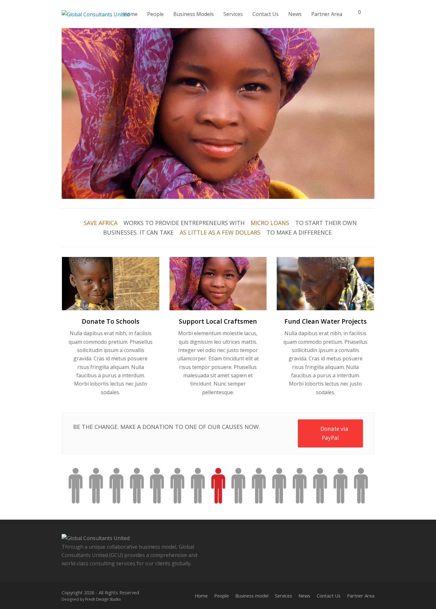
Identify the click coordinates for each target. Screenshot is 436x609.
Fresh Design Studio (103, 599)
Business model (251, 595)
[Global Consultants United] (96, 13)
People (221, 595)
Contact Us (329, 595)
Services (283, 595)
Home (201, 595)
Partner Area (360, 595)
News (304, 595)
